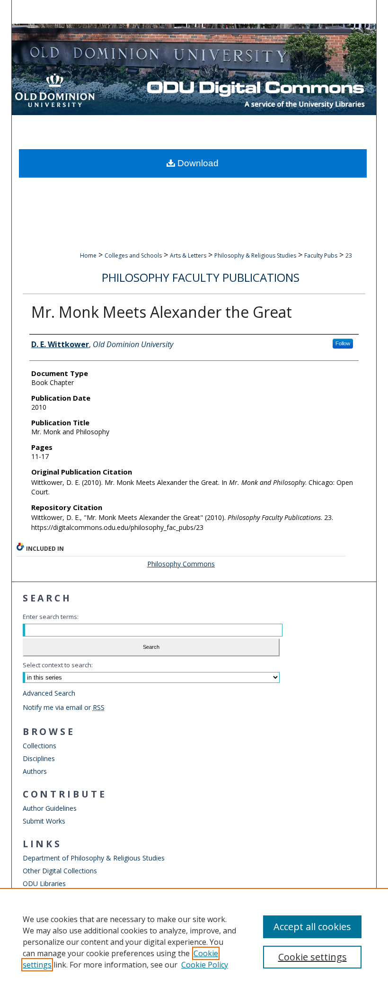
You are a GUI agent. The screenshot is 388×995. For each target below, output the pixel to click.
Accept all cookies (312, 926)
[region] (194, 941)
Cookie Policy (204, 964)
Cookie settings (312, 956)
